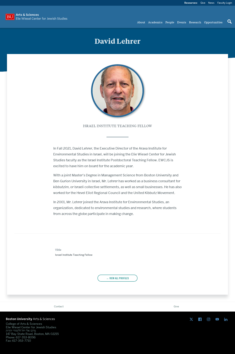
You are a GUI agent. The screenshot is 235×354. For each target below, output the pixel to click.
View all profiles (119, 278)
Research (195, 22)
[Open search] (229, 21)
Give (202, 2)
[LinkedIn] (226, 319)
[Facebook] (200, 319)
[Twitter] (192, 319)
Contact (59, 306)
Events (181, 22)
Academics (155, 22)
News (211, 2)
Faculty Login (224, 2)
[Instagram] (209, 319)
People (169, 22)
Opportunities (213, 22)
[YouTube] (218, 319)
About (141, 22)
